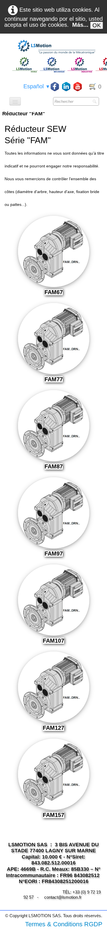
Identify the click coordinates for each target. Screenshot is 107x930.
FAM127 (53, 728)
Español (36, 86)
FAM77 (54, 379)
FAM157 (53, 815)
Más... (80, 25)
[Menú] (15, 101)
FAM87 (54, 466)
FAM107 (53, 641)
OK (96, 25)
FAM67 (54, 292)
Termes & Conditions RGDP (63, 924)
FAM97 (54, 553)
